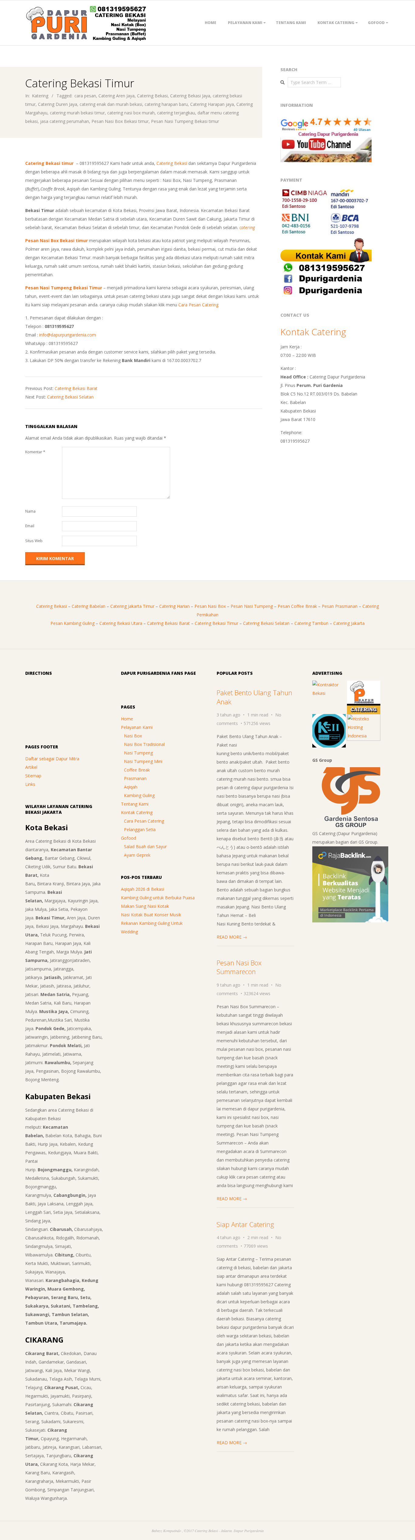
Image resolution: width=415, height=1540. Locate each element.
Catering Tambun (311, 623)
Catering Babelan (88, 606)
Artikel (31, 767)
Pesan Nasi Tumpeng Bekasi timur (185, 121)
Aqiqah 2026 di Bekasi (142, 889)
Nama (30, 511)
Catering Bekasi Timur (216, 623)
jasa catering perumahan (64, 121)
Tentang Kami (291, 22)
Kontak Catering (335, 22)
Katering (40, 96)
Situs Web (34, 540)
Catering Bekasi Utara (120, 623)
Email (29, 525)
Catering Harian (174, 606)
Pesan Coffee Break (297, 606)
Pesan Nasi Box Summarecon (239, 967)
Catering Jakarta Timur (132, 606)
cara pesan (85, 96)
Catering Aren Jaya (116, 96)
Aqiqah (130, 787)
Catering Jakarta (349, 623)
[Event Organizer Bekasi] (329, 718)
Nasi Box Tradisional (144, 744)
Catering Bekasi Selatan (70, 397)
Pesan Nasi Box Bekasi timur (120, 121)
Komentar (35, 452)
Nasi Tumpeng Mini (143, 761)
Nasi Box (133, 736)
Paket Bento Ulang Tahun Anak (254, 697)
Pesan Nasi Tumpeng (252, 606)
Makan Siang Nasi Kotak (145, 906)
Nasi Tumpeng (138, 753)
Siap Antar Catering (245, 1224)
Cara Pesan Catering (198, 305)
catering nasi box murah (131, 113)
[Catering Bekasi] (363, 685)
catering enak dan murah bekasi (111, 104)
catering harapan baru (166, 104)
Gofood (376, 22)
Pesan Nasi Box (210, 606)
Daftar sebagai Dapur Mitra (52, 758)
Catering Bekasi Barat (76, 388)
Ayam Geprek (137, 855)
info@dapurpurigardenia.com (67, 335)
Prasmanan (135, 778)
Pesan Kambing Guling (72, 623)
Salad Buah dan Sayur (145, 846)
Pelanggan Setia (140, 829)
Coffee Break (137, 770)
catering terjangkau (176, 113)
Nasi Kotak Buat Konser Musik (151, 915)
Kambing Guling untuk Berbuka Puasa (158, 898)
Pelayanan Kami (245, 22)
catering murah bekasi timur (77, 113)
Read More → (232, 937)
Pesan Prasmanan (340, 606)
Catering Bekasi (152, 96)
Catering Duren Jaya (57, 104)
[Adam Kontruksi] (329, 685)
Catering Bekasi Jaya (190, 96)
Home (210, 22)
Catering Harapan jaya (212, 104)
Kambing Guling (139, 795)
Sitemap (33, 776)
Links (30, 784)
